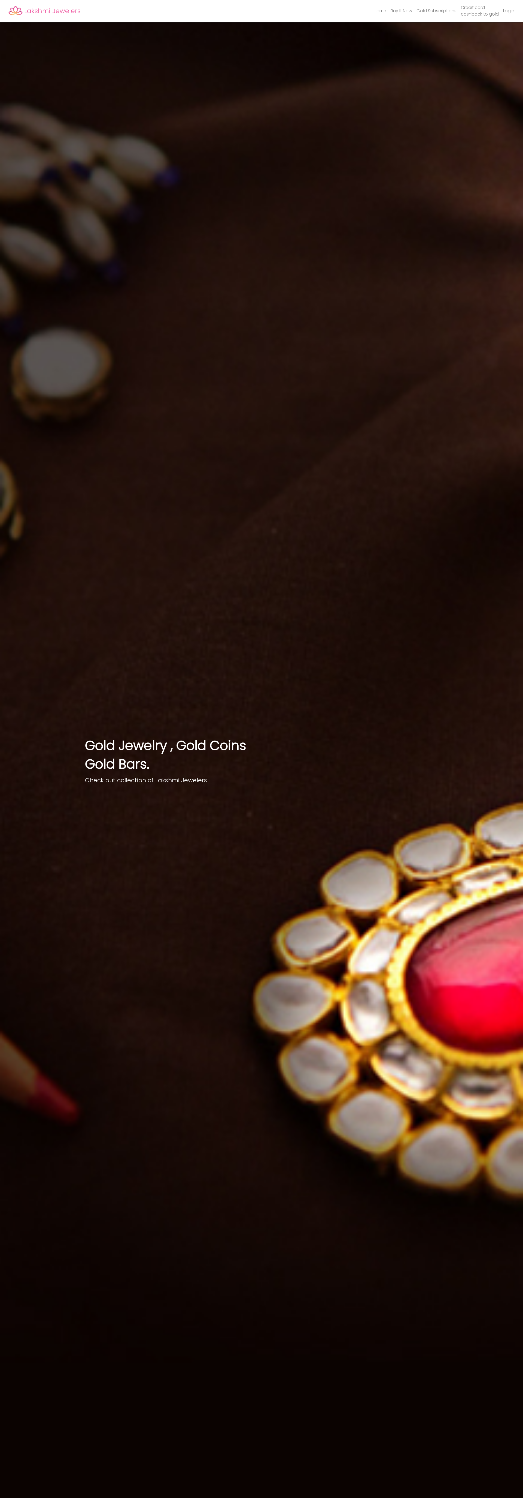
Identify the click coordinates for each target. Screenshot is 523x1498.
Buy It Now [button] (401, 11)
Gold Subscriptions (436, 11)
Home (380, 11)
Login (508, 11)
